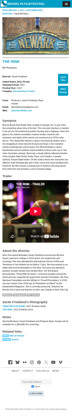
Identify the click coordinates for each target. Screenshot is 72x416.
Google (6, 339)
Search (15, 339)
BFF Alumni (33, 295)
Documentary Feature (24, 91)
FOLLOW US (42, 371)
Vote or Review (16, 336)
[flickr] (25, 362)
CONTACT (27, 371)
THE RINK (7, 309)
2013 (21, 10)
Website (7, 295)
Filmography (19, 295)
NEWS (55, 371)
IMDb (5, 336)
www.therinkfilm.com (21, 110)
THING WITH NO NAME (13, 306)
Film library (9, 10)
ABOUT (15, 371)
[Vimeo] (60, 362)
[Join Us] (10, 362)
